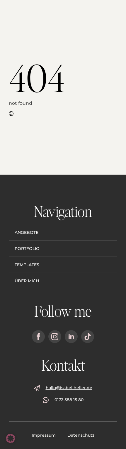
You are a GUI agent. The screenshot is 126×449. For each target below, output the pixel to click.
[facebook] (38, 336)
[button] (10, 438)
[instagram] (54, 336)
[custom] (87, 336)
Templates (27, 264)
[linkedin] (71, 336)
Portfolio (27, 248)
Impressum (44, 435)
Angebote (26, 232)
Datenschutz (80, 435)
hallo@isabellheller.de (69, 387)
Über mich (27, 280)
